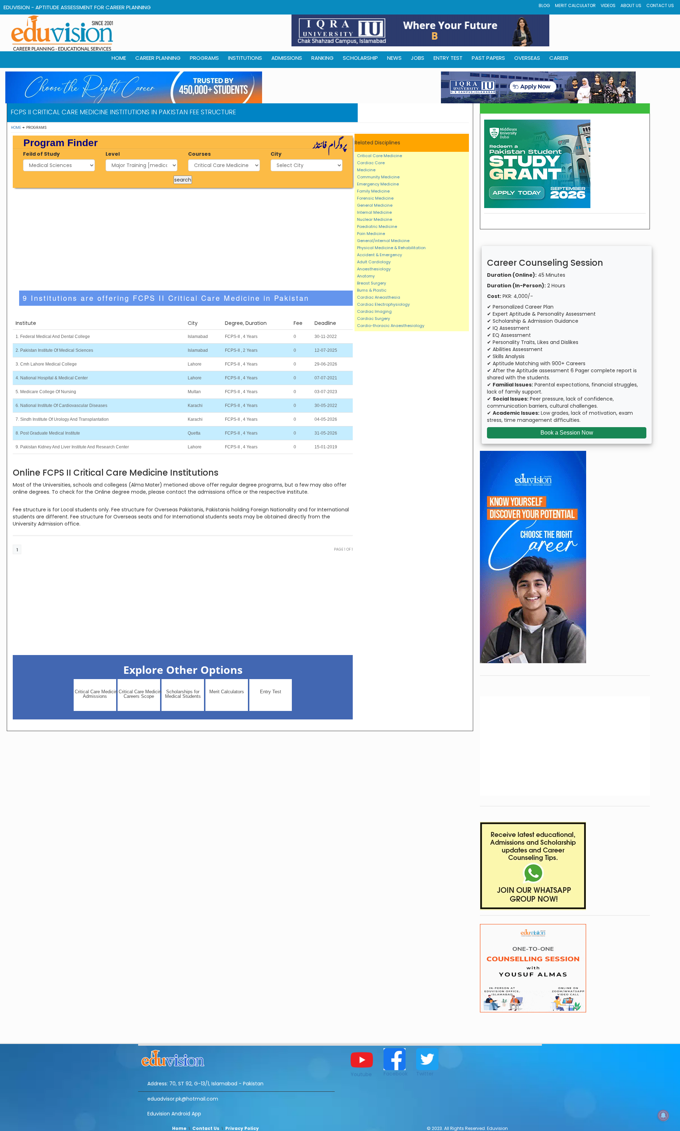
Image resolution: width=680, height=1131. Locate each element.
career (558, 58)
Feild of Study (41, 153)
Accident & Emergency (379, 255)
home (119, 58)
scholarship (360, 58)
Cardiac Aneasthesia (378, 297)
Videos (608, 5)
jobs (417, 58)
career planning (158, 58)
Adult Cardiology (374, 262)
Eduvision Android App (174, 1113)
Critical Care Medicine (379, 156)
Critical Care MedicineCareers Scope (139, 694)
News (394, 58)
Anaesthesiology (374, 269)
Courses (199, 153)
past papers (488, 58)
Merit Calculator (575, 5)
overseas (527, 58)
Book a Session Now (566, 433)
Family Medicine (373, 191)
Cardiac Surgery (373, 318)
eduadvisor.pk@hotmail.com (182, 1098)
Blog (544, 5)
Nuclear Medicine (374, 219)
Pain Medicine (371, 233)
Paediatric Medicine (377, 226)
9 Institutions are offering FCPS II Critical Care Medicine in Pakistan (166, 298)
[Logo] (236, 1057)
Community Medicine (378, 177)
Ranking (322, 58)
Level (113, 153)
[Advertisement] (183, 239)
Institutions (245, 58)
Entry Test (448, 58)
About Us (630, 5)
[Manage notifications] (663, 1115)
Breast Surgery (371, 283)
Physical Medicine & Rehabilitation (391, 248)
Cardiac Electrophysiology (383, 304)
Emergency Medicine (378, 184)
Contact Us (660, 5)
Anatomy (366, 276)
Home (16, 127)
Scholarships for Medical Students (183, 694)
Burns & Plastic (371, 290)
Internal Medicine (374, 212)
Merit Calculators (226, 691)
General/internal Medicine (383, 240)
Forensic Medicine (375, 198)
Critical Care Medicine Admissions (95, 694)
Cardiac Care (371, 163)
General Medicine (374, 205)
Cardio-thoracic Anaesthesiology (390, 325)
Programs (204, 58)
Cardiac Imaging (374, 311)
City (276, 153)
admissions (286, 58)
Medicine (366, 170)
